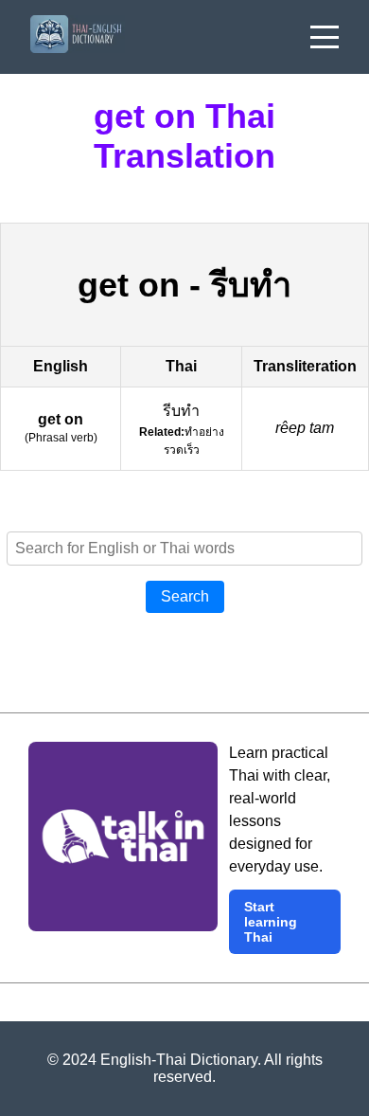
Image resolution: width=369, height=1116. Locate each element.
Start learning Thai (270, 922)
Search (185, 596)
